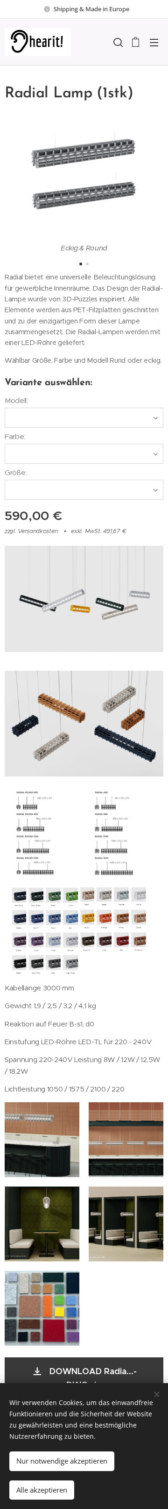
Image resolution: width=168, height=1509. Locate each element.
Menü (154, 42)
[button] (117, 42)
